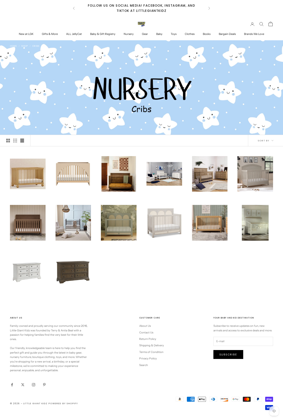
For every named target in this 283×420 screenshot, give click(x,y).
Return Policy (147, 338)
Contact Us (146, 332)
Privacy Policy (148, 358)
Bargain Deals (227, 34)
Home (13, 46)
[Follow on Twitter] (23, 385)
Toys (174, 34)
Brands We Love (254, 34)
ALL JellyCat (74, 34)
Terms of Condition (151, 352)
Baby (159, 34)
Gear (145, 34)
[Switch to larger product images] (8, 140)
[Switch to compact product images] (22, 140)
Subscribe (228, 354)
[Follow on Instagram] (33, 385)
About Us (145, 325)
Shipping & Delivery (151, 345)
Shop (24, 46)
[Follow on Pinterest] (44, 385)
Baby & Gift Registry (102, 34)
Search (143, 365)
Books (206, 34)
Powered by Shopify (63, 403)
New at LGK (26, 34)
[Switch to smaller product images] (15, 140)
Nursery (129, 34)
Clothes (190, 34)
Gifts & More (50, 34)
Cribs (35, 46)
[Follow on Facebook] (12, 385)
